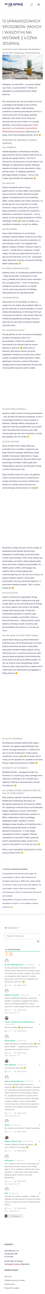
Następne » (17, 1216)
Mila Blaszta (10, 1065)
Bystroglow (10, 1040)
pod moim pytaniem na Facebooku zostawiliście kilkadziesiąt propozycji (20, 128)
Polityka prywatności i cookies (14, 1280)
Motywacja (19, 53)
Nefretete (9, 1160)
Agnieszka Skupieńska (29, 49)
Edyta (7, 1125)
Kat (6, 1193)
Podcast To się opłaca (11, 1288)
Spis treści (7, 1276)
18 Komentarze (33, 53)
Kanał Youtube (9, 1284)
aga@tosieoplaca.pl (14, 1264)
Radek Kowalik (12, 995)
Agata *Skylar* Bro (13, 1141)
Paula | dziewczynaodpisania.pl (19, 1022)
